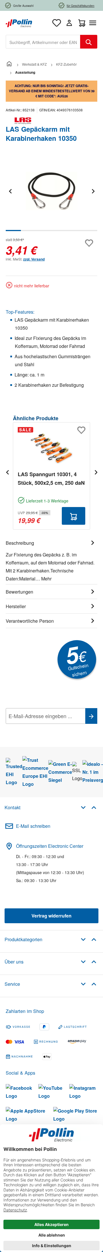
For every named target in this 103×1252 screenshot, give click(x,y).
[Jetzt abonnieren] (91, 716)
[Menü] (94, 22)
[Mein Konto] (69, 23)
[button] (88, 807)
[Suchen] (88, 42)
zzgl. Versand (34, 259)
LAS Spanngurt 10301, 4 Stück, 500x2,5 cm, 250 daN (51, 478)
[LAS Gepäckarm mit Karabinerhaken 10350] (51, 191)
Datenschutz (42, 728)
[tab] (51, 560)
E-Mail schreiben (33, 826)
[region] (51, 195)
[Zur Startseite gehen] (19, 22)
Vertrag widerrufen (51, 915)
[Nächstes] (93, 191)
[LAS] (51, 121)
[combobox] (43, 42)
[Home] (9, 64)
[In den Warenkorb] (73, 516)
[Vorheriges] (10, 191)
